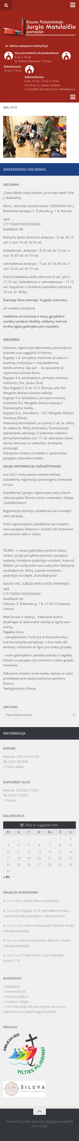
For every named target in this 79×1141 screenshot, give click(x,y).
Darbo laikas (15, 767)
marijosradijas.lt (17, 996)
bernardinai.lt (15, 991)
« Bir (6, 877)
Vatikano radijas (17, 1001)
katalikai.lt (13, 986)
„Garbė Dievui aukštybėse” (41, 901)
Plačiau (11, 800)
